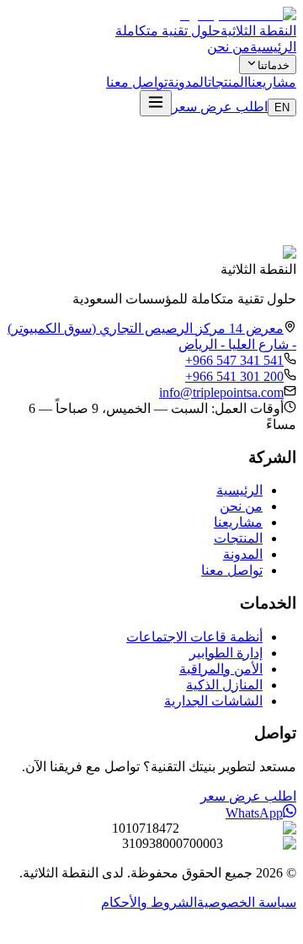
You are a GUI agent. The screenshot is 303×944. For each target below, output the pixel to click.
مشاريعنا (271, 82)
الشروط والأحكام (149, 902)
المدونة (187, 82)
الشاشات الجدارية (213, 701)
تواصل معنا (136, 82)
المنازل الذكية (224, 685)
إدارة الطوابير (226, 653)
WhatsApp (254, 813)
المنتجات (227, 82)
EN (282, 107)
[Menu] (156, 103)
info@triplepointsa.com (221, 392)
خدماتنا (274, 65)
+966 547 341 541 (234, 360)
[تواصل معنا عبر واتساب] (284, 929)
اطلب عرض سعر (220, 106)
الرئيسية (273, 47)
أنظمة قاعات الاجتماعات (194, 637)
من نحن (228, 47)
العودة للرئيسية (234, 226)
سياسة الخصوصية (246, 902)
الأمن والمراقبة (221, 669)
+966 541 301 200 (234, 376)
